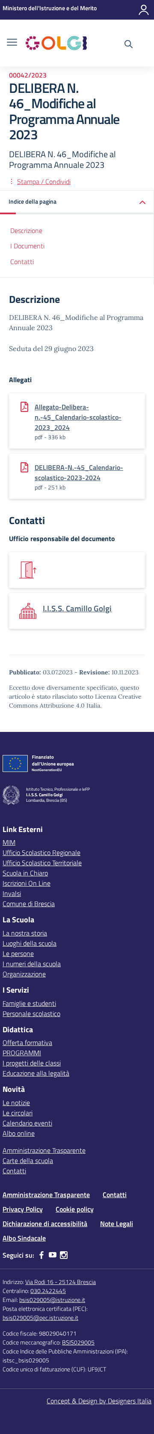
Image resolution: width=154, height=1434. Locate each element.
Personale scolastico (31, 1013)
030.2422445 (48, 1290)
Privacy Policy (23, 1209)
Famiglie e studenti (29, 1003)
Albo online (19, 1133)
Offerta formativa (27, 1042)
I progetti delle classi (32, 1063)
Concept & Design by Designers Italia (99, 1401)
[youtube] (52, 1255)
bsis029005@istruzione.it (52, 1299)
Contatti (22, 261)
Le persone (18, 953)
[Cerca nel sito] (128, 45)
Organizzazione (24, 974)
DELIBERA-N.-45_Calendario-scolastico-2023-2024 (79, 472)
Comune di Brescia (29, 903)
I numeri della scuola (32, 964)
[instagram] (64, 1255)
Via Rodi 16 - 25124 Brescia (60, 1281)
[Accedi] (143, 9)
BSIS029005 (78, 1342)
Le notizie (16, 1102)
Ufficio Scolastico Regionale (41, 852)
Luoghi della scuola (29, 943)
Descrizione (26, 230)
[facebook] (41, 1255)
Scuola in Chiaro (25, 873)
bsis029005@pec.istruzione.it (40, 1317)
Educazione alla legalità (36, 1073)
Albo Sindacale (24, 1238)
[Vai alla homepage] (56, 43)
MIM (9, 842)
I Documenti (27, 246)
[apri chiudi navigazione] (12, 43)
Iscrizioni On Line (26, 883)
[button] (77, 202)
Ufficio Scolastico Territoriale (42, 863)
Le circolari (18, 1113)
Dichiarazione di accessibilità (45, 1223)
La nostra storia (25, 933)
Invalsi (12, 893)
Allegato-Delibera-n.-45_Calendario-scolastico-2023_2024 (78, 417)
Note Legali (116, 1223)
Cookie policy (75, 1209)
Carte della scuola (28, 1160)
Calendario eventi (27, 1123)
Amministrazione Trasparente (44, 1150)
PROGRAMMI (22, 1053)
